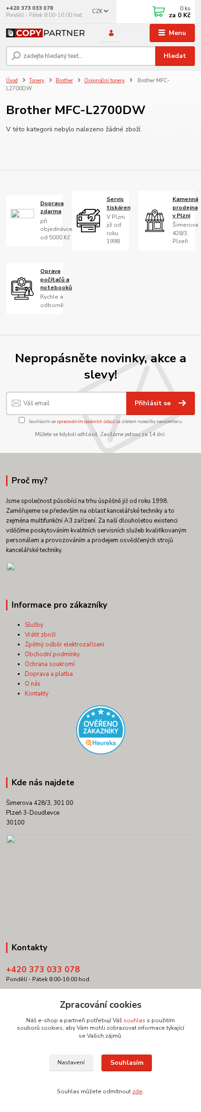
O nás (33, 684)
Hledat (175, 55)
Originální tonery (104, 80)
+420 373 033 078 (29, 8)
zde (137, 1091)
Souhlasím (127, 1062)
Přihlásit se (153, 403)
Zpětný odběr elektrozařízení (64, 644)
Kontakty (37, 693)
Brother (64, 80)
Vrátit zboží (40, 635)
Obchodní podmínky (52, 654)
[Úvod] (45, 33)
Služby (34, 625)
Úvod (12, 80)
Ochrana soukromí (50, 664)
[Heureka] (100, 729)
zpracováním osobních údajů (86, 421)
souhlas (134, 1020)
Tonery (36, 80)
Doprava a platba (49, 674)
